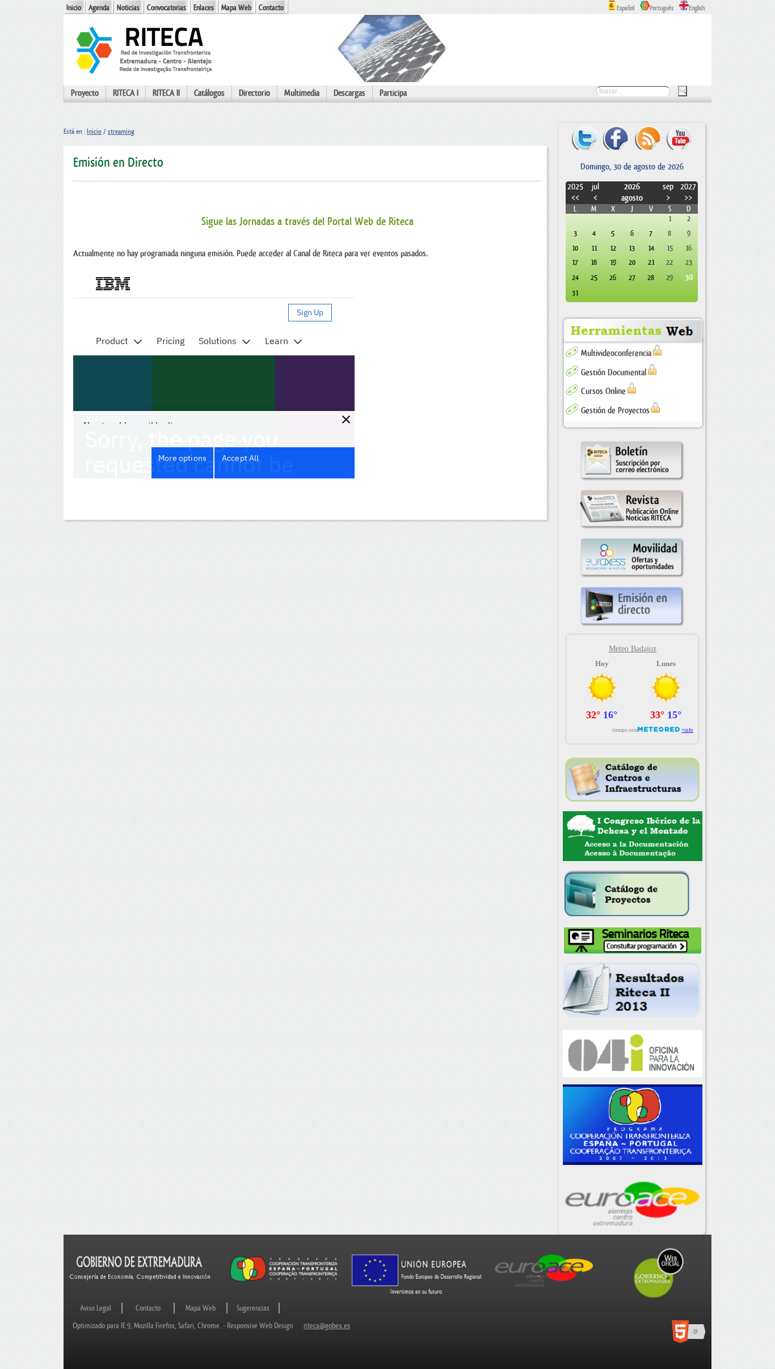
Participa (393, 93)
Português (661, 8)
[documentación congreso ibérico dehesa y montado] (633, 836)
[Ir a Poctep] (284, 1281)
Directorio (254, 93)
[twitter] (584, 137)
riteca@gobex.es (327, 1325)
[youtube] (679, 137)
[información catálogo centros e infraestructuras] (633, 779)
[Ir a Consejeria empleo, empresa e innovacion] (140, 1289)
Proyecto (85, 93)
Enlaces (203, 7)
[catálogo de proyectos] (633, 894)
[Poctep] (633, 1124)
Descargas (349, 93)
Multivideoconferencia (616, 353)
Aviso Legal (95, 1308)
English (697, 8)
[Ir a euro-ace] (544, 1289)
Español (625, 8)
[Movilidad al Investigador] (632, 577)
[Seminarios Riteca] (633, 941)
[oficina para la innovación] (633, 1053)
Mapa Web (236, 7)
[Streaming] (632, 625)
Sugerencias (253, 1308)
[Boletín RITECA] (632, 480)
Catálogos (209, 93)
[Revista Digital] (632, 528)
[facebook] (616, 137)
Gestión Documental (613, 372)
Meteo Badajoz (632, 649)
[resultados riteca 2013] (633, 992)
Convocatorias (166, 7)
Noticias (128, 7)
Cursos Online (603, 391)
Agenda (99, 7)
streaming (121, 131)
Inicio (73, 7)
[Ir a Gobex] (659, 1296)
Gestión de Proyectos (615, 410)
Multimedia (301, 93)
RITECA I (125, 93)
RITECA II (166, 93)
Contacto (271, 7)
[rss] (647, 137)
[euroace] (633, 1202)
